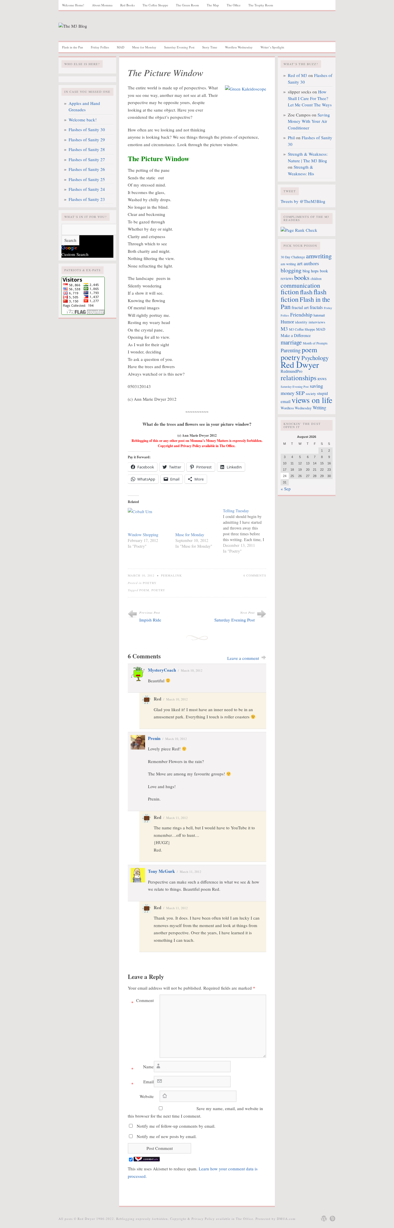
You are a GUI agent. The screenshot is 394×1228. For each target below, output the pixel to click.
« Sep (286, 488)
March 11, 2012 (177, 817)
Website (147, 1096)
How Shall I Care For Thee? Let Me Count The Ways (310, 98)
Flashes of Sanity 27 (87, 159)
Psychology (315, 358)
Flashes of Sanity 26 (87, 169)
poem (144, 590)
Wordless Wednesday (239, 47)
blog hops (311, 271)
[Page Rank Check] (299, 230)
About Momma (102, 5)
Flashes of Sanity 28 (87, 149)
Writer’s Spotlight (272, 47)
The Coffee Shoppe (155, 5)
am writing (288, 263)
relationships (298, 377)
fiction (290, 291)
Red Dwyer (300, 364)
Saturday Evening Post (179, 47)
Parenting (291, 350)
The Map (213, 5)
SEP (300, 392)
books (301, 277)
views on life (312, 400)
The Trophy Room (260, 5)
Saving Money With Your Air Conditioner (309, 121)
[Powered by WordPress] (324, 1218)
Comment (142, 1001)
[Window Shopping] (149, 520)
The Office (234, 5)
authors (311, 263)
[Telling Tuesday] (247, 531)
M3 (284, 328)
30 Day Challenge (293, 257)
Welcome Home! (73, 5)
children (316, 278)
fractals (316, 307)
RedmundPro (291, 371)
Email (142, 1083)
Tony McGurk (161, 871)
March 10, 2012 (191, 670)
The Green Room (187, 5)
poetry (158, 590)
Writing (319, 407)
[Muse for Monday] (196, 520)
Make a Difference (296, 335)
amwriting (319, 255)
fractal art (300, 307)
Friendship (301, 314)
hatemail (319, 315)
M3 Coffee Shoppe (302, 329)
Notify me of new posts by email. (167, 1136)
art (300, 263)
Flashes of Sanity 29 (87, 139)
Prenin (154, 738)
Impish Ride (150, 620)
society (311, 393)
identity (301, 322)
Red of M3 (297, 75)
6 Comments (254, 575)
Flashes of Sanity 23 (87, 199)
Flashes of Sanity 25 (87, 179)
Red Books (127, 5)
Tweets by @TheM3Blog (303, 201)
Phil (291, 137)
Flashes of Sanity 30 (87, 129)
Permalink (171, 575)
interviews (317, 322)
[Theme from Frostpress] (332, 1218)
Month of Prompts (315, 343)
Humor (287, 322)
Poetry (150, 583)
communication (300, 285)
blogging (291, 270)
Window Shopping (143, 534)
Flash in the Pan (72, 47)
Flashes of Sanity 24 (87, 189)
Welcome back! (83, 120)
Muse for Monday (144, 47)
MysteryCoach (162, 670)
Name (142, 1068)
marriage (291, 342)
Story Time (209, 47)
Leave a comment (243, 658)
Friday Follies (100, 47)
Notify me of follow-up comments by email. (176, 1126)
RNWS (322, 379)
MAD (120, 47)
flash (306, 291)
